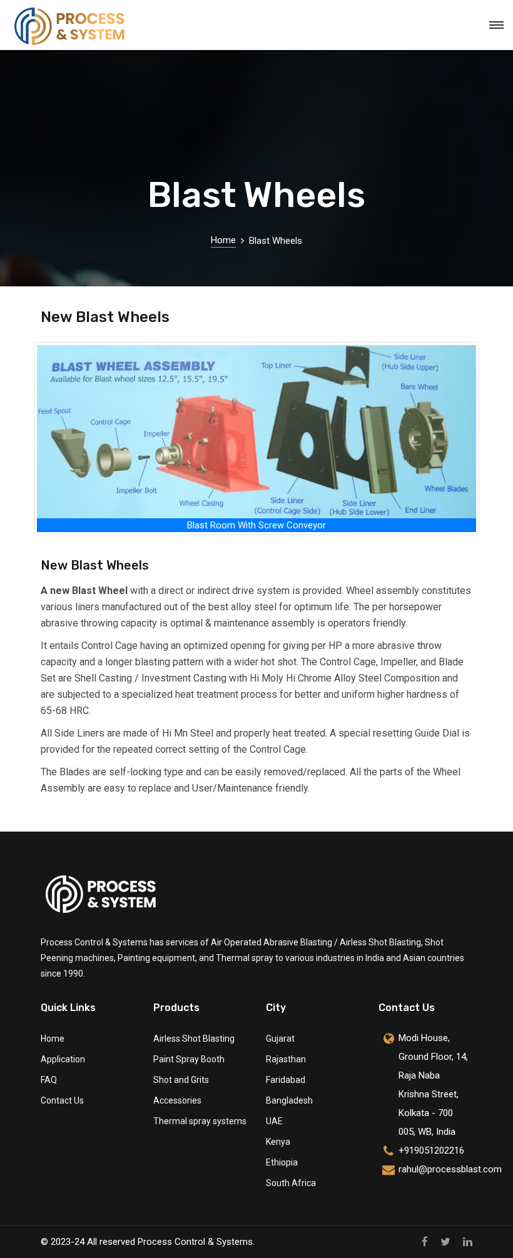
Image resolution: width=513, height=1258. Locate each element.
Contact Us (62, 1100)
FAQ (49, 1080)
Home (223, 240)
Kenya (278, 1142)
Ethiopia (282, 1162)
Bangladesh (289, 1100)
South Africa (291, 1183)
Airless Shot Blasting (194, 1039)
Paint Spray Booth (189, 1059)
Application (63, 1059)
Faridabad (285, 1080)
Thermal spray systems (199, 1121)
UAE (274, 1121)
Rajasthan (286, 1059)
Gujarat (280, 1039)
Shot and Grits (181, 1080)
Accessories (177, 1100)
